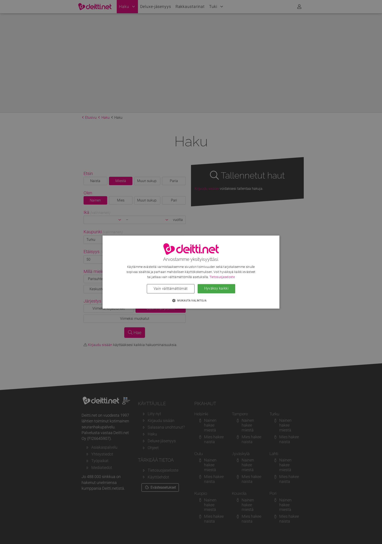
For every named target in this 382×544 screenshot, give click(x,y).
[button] (191, 300)
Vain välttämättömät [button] (171, 288)
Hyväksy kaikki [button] (216, 288)
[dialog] (191, 272)
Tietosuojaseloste (222, 277)
